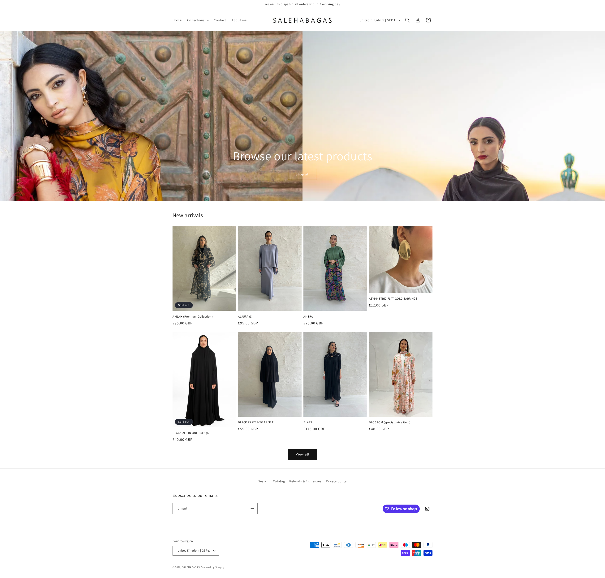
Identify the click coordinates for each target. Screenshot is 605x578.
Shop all (302, 174)
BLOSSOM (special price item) (390, 422)
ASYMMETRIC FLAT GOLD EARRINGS (393, 299)
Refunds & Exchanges (305, 481)
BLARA (307, 422)
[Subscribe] (252, 508)
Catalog (279, 481)
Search (263, 481)
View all (302, 454)
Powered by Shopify (212, 567)
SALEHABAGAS (191, 567)
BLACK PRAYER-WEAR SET (256, 422)
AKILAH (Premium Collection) (193, 317)
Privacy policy (336, 481)
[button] (197, 20)
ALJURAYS (245, 317)
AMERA (308, 317)
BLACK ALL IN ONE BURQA (191, 433)
